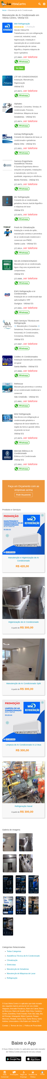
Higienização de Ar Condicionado (23, 622)
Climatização (12, 960)
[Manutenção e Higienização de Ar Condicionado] (23, 554)
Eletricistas (11, 965)
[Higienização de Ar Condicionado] (23, 618)
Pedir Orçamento (23, 495)
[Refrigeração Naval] (23, 803)
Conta (42, 1074)
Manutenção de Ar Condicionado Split (23, 683)
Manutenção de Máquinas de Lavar (21, 973)
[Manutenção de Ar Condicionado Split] (23, 680)
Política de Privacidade (33, 1026)
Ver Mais (19, 68)
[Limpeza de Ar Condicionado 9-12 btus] (23, 741)
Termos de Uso (16, 1026)
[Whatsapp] (28, 61)
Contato (5, 1026)
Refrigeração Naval (23, 806)
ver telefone (30, 56)
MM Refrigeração (22, 24)
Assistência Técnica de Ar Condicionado (23, 956)
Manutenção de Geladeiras (18, 969)
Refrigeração (12, 978)
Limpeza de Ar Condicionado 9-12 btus (23, 745)
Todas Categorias (14, 951)
